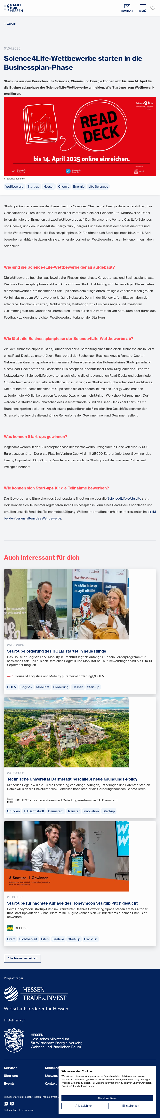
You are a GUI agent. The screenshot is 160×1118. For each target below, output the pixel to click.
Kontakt (51, 1083)
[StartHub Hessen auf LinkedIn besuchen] (11, 1104)
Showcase (52, 1076)
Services (10, 1068)
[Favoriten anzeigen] (153, 8)
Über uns (11, 1076)
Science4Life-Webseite (124, 498)
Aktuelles (52, 1068)
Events (9, 1083)
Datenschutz (11, 1110)
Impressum (27, 1110)
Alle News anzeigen (22, 958)
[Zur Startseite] (13, 7)
